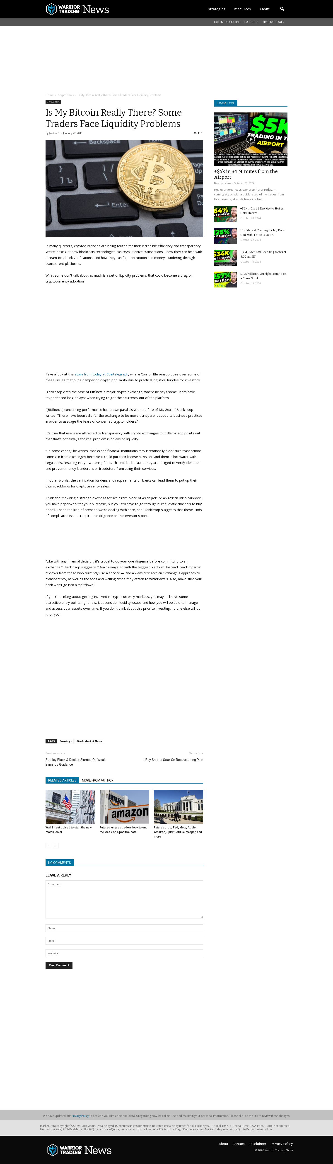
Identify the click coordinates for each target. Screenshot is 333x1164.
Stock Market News (89, 741)
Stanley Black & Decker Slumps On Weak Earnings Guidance (76, 762)
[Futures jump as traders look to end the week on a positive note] (124, 807)
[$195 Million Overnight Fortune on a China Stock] (225, 279)
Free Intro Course (227, 22)
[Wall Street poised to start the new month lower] (70, 807)
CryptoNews (53, 101)
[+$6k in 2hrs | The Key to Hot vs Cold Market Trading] (225, 214)
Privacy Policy (80, 1116)
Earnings (66, 741)
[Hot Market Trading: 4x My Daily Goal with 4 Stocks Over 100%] (225, 236)
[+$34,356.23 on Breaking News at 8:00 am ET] (225, 258)
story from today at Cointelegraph (101, 374)
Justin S (54, 133)
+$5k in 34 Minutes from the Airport (246, 174)
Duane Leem (222, 183)
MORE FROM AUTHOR (97, 780)
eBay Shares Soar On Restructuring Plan (173, 760)
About (223, 1144)
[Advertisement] (155, 58)
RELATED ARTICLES (62, 780)
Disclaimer (257, 1144)
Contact (239, 1144)
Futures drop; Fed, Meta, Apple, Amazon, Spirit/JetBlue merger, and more (178, 832)
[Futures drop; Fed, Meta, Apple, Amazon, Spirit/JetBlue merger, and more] (178, 807)
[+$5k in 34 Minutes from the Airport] (250, 139)
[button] (282, 9)
